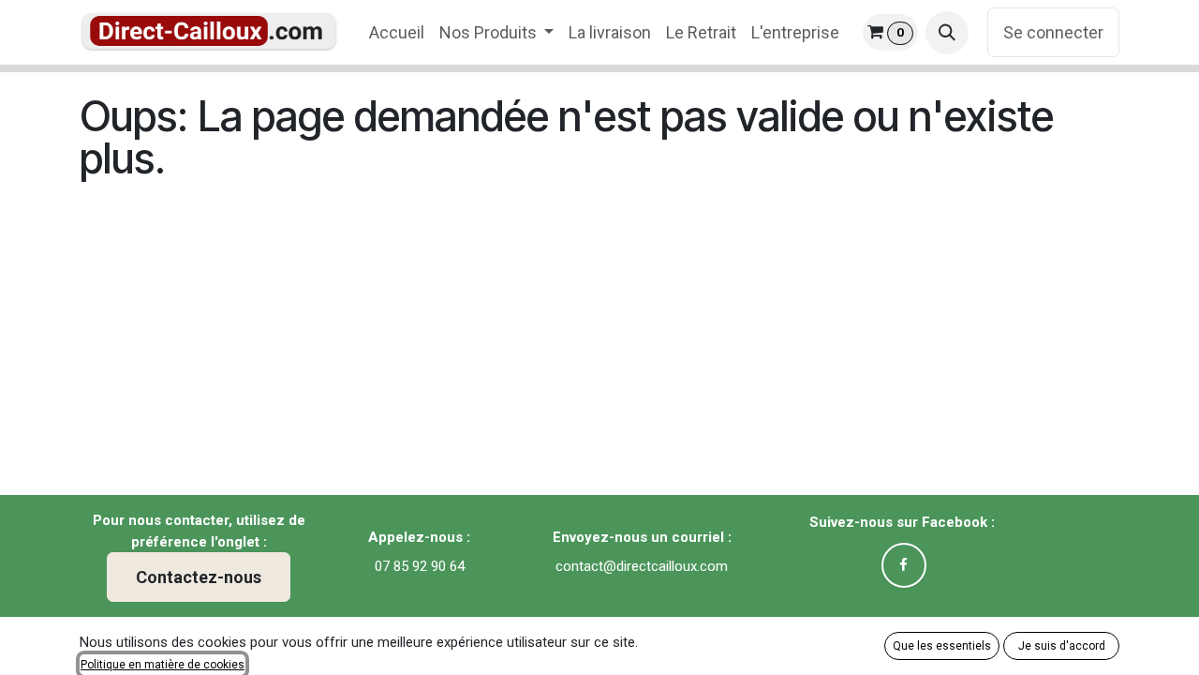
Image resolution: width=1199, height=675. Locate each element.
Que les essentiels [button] (942, 645)
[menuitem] (397, 32)
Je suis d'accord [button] (1061, 645)
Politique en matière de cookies (162, 664)
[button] (947, 32)
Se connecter (1053, 32)
